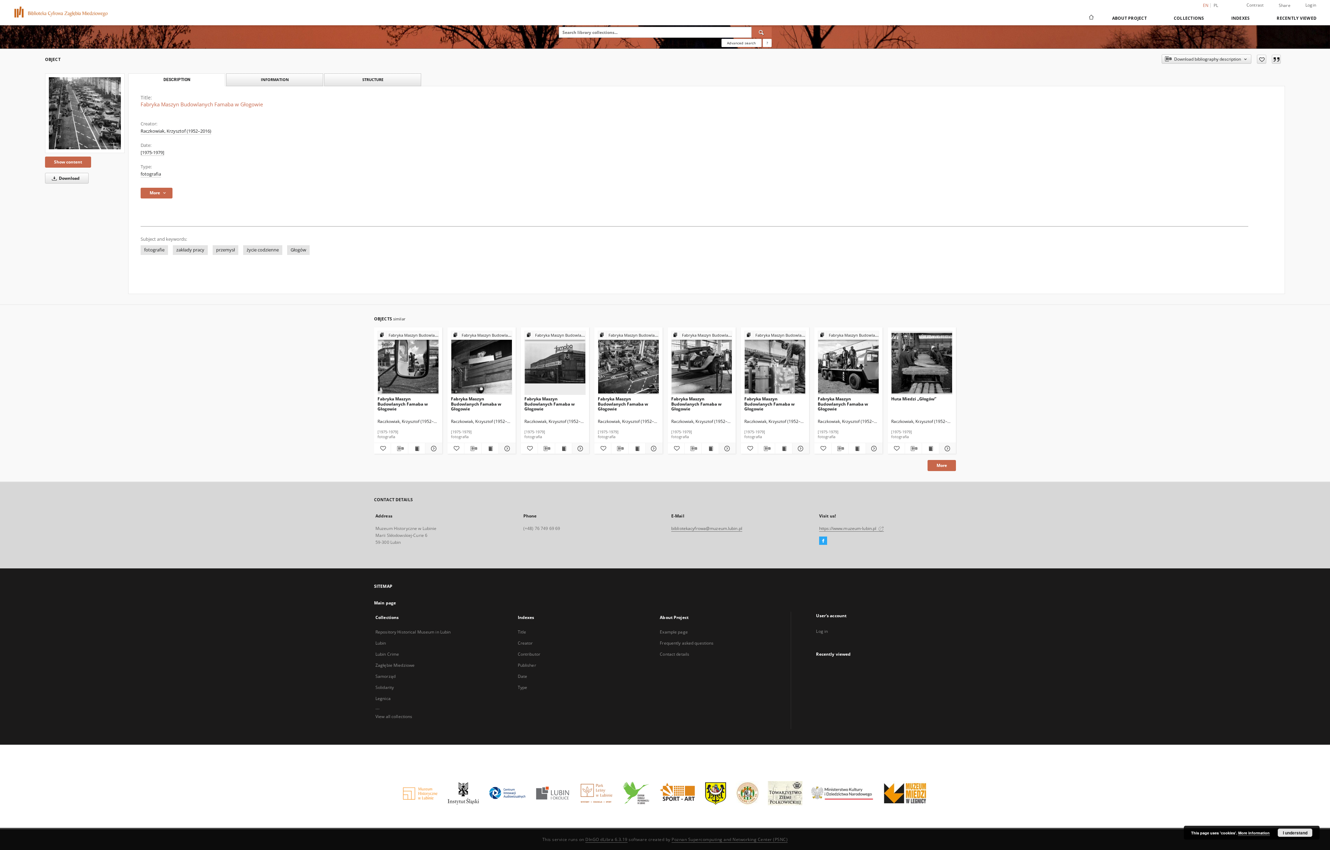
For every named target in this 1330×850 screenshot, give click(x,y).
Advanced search (741, 43)
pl (1216, 5)
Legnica (383, 698)
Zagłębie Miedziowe (395, 665)
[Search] (762, 32)
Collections (1189, 18)
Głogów (298, 250)
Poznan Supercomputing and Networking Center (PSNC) (730, 839)
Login (1310, 5)
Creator (525, 643)
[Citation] (1276, 59)
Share (1285, 5)
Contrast (1255, 5)
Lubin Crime (387, 654)
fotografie (154, 250)
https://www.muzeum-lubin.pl (848, 528)
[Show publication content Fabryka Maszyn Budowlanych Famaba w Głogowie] (416, 448)
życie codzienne (263, 250)
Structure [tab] (372, 79)
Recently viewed (1296, 18)
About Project (1129, 18)
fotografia (151, 174)
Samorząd (385, 676)
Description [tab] (176, 79)
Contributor (529, 654)
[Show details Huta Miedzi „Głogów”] (946, 448)
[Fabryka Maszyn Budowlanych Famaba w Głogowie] (85, 113)
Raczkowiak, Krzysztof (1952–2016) (176, 131)
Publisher (527, 665)
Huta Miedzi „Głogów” (913, 399)
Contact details (674, 654)
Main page (385, 603)
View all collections (393, 716)
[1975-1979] (152, 153)
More (942, 465)
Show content (68, 162)
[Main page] (1091, 18)
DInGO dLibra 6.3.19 (606, 839)
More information (1254, 832)
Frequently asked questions (686, 643)
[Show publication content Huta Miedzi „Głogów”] (930, 448)
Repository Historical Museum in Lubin (413, 632)
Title (522, 632)
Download (69, 178)
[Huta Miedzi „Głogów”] (922, 363)
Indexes (1240, 18)
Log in (822, 631)
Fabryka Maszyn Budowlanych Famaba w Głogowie (403, 403)
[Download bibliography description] (399, 448)
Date (522, 676)
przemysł (225, 250)
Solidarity (384, 687)
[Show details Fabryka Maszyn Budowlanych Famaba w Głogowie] (432, 448)
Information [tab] (275, 79)
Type (522, 687)
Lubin (380, 643)
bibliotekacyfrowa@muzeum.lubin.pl (706, 528)
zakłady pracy (190, 250)
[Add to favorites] (1261, 59)
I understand (1295, 833)
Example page (674, 632)
